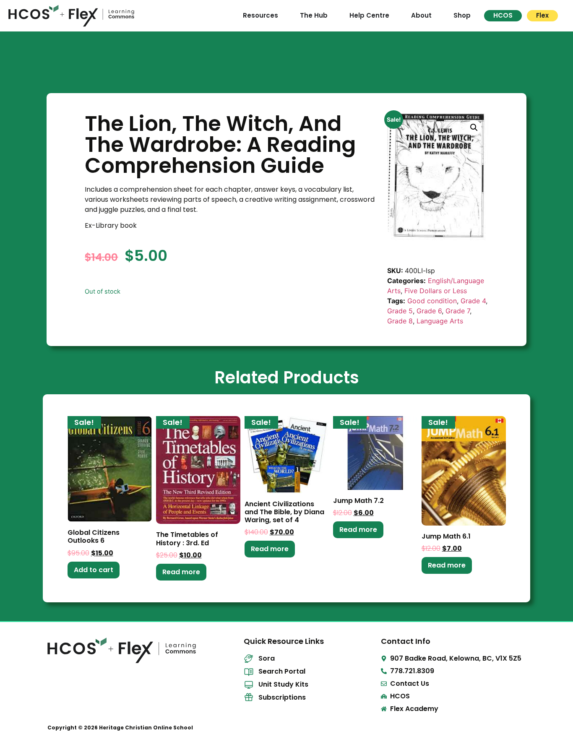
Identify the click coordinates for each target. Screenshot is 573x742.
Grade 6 (429, 311)
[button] (474, 127)
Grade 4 (473, 301)
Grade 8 (400, 321)
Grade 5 (400, 311)
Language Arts (440, 321)
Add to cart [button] (93, 570)
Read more (181, 572)
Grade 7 (457, 311)
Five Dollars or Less (435, 290)
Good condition (432, 301)
